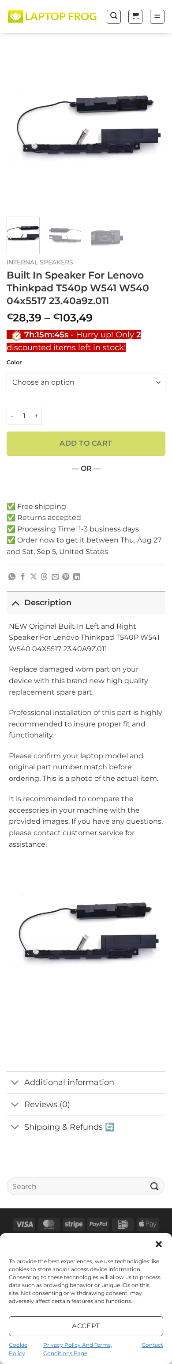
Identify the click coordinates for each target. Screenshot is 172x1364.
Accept (86, 1326)
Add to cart (86, 443)
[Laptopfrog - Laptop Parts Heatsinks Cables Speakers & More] (53, 16)
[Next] (151, 130)
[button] (158, 1244)
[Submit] (155, 1186)
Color (14, 362)
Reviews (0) (47, 1104)
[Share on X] (33, 577)
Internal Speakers (40, 262)
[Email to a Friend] (55, 577)
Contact (152, 1344)
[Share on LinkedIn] (76, 577)
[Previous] (21, 130)
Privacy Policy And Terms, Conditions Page (77, 1348)
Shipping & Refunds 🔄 (69, 1126)
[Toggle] (15, 602)
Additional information (69, 1082)
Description (47, 602)
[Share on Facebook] (22, 577)
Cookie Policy (18, 1348)
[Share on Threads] (44, 577)
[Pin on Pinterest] (65, 577)
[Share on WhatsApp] (11, 577)
